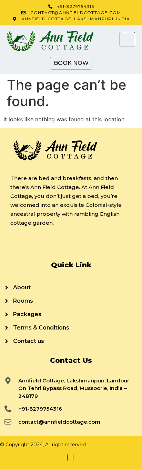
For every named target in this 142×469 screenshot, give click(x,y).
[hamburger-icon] (127, 39)
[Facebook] (67, 457)
